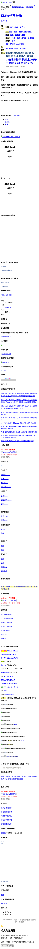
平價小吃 (4, 634)
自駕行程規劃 (13, 683)
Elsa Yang (3, 266)
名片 (6, 124)
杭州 (24, 59)
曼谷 (2, 533)
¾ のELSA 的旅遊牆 (8, 450)
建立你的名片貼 (4, 881)
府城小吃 (4, 567)
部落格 (7, 122)
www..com (8, 378)
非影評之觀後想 (6, 816)
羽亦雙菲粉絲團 (4, 286)
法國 (15, 724)
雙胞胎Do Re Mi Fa (5, 282)
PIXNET (9, 920)
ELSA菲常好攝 (11, 15)
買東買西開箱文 (6, 820)
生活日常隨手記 (6, 808)
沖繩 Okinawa (5, 475)
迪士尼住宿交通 (13, 687)
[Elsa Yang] (7, 879)
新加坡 (3, 529)
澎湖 (2, 559)
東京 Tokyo (4, 479)
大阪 (22, 740)
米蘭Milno (4, 520)
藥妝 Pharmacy (6, 487)
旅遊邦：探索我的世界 (9, 455)
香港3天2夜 (27, 63)
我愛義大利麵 (5, 630)
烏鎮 (2, 550)
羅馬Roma (4, 516)
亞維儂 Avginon (6, 500)
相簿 (6, 119)
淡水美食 (4, 571)
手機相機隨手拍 (6, 812)
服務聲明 (21, 922)
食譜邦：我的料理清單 (9, 796)
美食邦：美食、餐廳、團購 (10, 603)
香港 (2, 895)
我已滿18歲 (5, 946)
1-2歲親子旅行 (13, 59)
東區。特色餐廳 (6, 622)
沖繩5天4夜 (14, 63)
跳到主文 (4, 21)
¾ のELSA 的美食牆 (8, 598)
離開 (11, 946)
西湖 (2, 546)
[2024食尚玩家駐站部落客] (10, 137)
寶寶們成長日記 (6, 824)
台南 (2, 563)
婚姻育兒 (17, 115)
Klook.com (4, 903)
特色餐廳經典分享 (7, 618)
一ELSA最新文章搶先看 (6, 270)
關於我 (3, 833)
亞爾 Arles (4, 504)
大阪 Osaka (4, 483)
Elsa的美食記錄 (6, 614)
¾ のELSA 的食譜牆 (8, 791)
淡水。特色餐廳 (6, 626)
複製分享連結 (5, 457)
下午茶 (3, 638)
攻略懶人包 (11, 680)
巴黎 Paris (4, 496)
